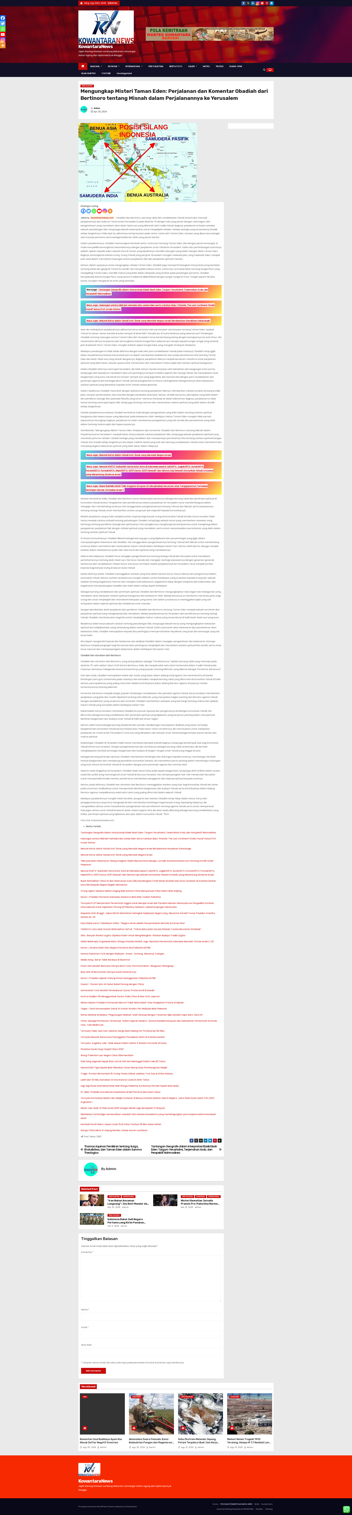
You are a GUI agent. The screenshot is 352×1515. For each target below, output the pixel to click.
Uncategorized (124, 73)
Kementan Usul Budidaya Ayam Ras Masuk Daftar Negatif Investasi (101, 1441)
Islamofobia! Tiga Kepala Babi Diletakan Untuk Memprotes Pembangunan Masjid (124, 1067)
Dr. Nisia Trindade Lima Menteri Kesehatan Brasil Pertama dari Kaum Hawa (120, 1092)
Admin (97, 108)
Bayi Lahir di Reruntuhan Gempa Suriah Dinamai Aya (108, 972)
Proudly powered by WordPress (92, 1506)
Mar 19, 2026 (187, 1207)
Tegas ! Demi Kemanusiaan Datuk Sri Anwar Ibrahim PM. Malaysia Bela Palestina (124, 1008)
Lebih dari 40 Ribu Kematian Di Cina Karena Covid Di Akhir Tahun (115, 1079)
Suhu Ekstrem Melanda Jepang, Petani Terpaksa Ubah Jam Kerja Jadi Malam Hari (197, 1442)
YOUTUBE (106, 73)
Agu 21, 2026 (187, 1447)
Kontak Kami (267, 1504)
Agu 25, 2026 (139, 1447)
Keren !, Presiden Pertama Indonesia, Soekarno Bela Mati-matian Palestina (121, 897)
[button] (264, 69)
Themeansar (131, 1506)
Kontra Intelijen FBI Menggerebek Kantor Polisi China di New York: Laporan (120, 996)
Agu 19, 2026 (236, 1447)
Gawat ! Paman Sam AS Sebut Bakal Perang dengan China (112, 984)
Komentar (87, 1252)
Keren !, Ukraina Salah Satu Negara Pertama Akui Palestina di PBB (115, 947)
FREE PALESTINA (155, 66)
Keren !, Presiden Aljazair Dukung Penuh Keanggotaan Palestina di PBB (118, 978)
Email (85, 1327)
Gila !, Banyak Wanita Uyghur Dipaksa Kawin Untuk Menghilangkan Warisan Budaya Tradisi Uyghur (133, 935)
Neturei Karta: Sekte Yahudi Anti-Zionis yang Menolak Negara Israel (135, 455)
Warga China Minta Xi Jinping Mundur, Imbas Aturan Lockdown (114, 1130)
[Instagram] (104, 211)
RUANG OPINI (235, 66)
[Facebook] (83, 211)
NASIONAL (95, 66)
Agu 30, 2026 (90, 1447)
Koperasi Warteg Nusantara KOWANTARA (235, 1509)
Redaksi (259, 1509)
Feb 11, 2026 (113, 1226)
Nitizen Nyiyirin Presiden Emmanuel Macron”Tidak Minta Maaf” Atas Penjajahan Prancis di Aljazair (132, 1002)
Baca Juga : (92, 305)
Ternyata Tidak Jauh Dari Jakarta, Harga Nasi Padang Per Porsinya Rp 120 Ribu (122, 1030)
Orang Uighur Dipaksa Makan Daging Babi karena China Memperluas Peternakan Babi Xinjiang (131, 891)
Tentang (269, 1509)
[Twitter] (88, 211)
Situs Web (86, 1344)
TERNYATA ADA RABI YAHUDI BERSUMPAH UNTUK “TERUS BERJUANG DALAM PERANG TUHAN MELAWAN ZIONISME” (141, 929)
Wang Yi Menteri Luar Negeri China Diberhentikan (107, 1055)
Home (215, 1504)
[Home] (82, 66)
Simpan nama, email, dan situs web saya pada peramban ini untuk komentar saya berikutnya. (133, 1362)
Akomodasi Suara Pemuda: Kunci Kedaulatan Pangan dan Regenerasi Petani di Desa (150, 1442)
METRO (206, 66)
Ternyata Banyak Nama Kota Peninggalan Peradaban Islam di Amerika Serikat (123, 1037)
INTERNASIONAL (133, 66)
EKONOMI (113, 66)
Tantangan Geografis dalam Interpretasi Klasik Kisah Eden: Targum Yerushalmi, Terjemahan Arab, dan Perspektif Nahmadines (148, 832)
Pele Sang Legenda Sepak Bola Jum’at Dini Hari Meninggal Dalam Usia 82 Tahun (123, 1061)
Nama (85, 1309)
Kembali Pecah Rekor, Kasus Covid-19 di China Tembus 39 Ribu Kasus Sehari (121, 1124)
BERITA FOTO (175, 66)
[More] (110, 211)
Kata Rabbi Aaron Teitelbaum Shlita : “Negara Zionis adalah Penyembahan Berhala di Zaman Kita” (133, 923)
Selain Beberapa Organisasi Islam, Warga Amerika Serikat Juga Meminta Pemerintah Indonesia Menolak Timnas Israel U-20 (147, 941)
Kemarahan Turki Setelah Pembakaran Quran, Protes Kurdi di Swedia (117, 990)
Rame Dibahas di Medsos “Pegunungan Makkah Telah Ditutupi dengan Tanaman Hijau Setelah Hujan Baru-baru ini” (142, 1014)
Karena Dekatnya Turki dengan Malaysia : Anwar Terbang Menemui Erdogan (122, 953)
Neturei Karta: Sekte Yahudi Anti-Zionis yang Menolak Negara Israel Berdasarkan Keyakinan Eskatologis (154, 320)
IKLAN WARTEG (88, 73)
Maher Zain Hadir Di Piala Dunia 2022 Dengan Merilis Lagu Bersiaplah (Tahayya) (123, 1108)
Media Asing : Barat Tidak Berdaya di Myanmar (105, 959)
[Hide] (1, 51)
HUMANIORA (200, 1197)
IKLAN (257, 1504)
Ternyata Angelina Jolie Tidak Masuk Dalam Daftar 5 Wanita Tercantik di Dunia (123, 1043)
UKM (84, 1397)
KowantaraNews (95, 46)
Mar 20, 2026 (114, 1207)
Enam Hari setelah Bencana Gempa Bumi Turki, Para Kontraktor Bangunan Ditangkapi (127, 966)
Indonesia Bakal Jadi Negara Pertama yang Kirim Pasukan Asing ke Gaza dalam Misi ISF (126, 1222)
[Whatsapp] (94, 211)
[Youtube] (99, 211)
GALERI (191, 66)
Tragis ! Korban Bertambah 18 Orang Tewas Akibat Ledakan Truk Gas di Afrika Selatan (127, 1073)
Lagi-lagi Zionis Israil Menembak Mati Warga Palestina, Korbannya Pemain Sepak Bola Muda (130, 1085)
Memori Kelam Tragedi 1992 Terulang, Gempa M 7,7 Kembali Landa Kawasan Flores (249, 1442)
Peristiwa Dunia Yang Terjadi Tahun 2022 (102, 1049)
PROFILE (220, 66)
